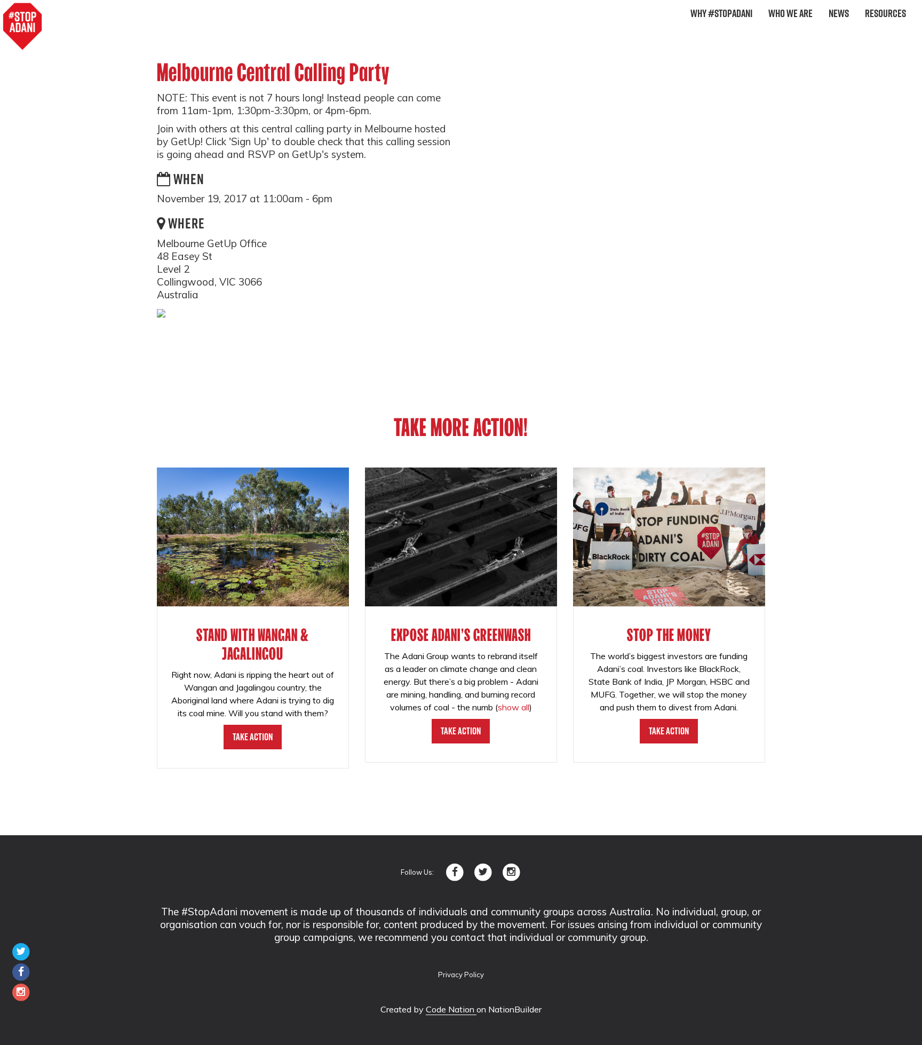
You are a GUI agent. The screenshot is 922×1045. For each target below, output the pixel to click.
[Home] (22, 26)
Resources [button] (885, 13)
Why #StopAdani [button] (721, 13)
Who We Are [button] (790, 13)
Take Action (253, 736)
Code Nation (451, 1009)
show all (513, 707)
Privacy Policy (461, 974)
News (839, 13)
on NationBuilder (509, 1009)
